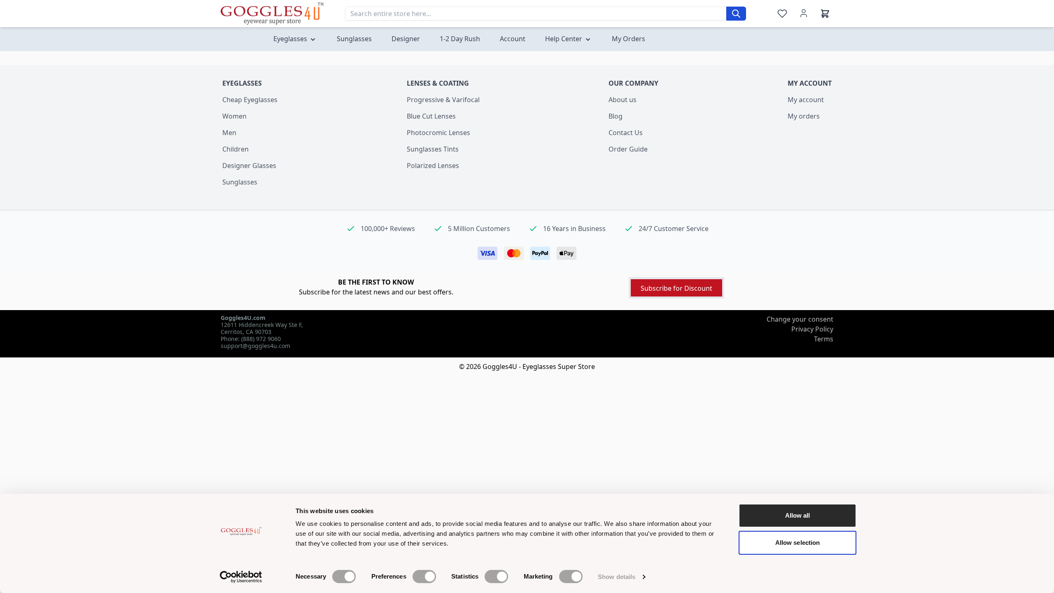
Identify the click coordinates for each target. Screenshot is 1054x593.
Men (229, 132)
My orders (804, 116)
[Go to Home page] (272, 13)
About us (623, 99)
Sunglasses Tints (433, 149)
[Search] (736, 14)
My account (806, 99)
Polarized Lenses (433, 165)
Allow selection (797, 542)
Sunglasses (239, 182)
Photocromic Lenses (438, 132)
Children (235, 149)
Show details (616, 576)
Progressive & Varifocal (443, 99)
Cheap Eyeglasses (249, 99)
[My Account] (803, 13)
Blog (616, 116)
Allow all (797, 515)
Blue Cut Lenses (431, 116)
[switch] (424, 576)
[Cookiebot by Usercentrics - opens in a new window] (241, 577)
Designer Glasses (249, 165)
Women (234, 116)
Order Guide (628, 149)
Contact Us (626, 132)
